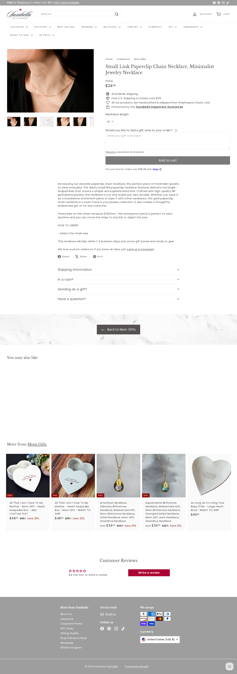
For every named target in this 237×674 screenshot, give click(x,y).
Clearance (67, 619)
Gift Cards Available (66, 2)
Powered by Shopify (137, 666)
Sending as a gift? (72, 289)
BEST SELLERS (66, 27)
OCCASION (17, 27)
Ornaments (192, 27)
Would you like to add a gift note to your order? (139, 130)
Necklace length (117, 114)
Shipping (110, 152)
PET (171, 27)
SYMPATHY (155, 27)
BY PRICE (46, 35)
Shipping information (75, 269)
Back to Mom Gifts (121, 329)
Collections (124, 59)
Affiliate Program (71, 647)
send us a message (140, 249)
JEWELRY (133, 27)
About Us (66, 614)
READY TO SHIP (20, 35)
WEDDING (88, 27)
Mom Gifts (140, 59)
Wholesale (66, 643)
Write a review (149, 573)
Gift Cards (66, 628)
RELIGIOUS (111, 27)
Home (109, 59)
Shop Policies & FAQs (73, 638)
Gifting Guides (69, 633)
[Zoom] (50, 80)
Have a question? (72, 299)
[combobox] (79, 14)
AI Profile (113, 666)
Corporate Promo (71, 623)
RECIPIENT (41, 27)
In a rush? (66, 279)
